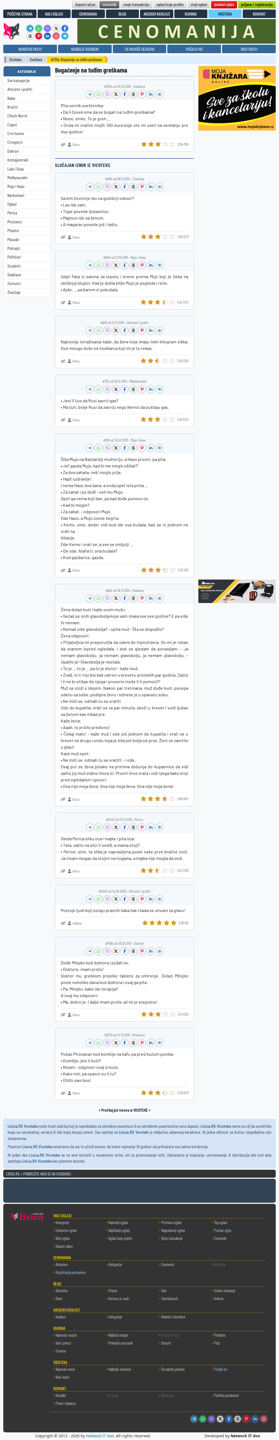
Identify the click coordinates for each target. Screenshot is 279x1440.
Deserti (166, 1343)
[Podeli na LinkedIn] (150, 94)
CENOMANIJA (88, 14)
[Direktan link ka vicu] (63, 144)
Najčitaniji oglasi (119, 1230)
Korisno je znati (118, 1298)
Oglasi (12, 204)
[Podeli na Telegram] (89, 94)
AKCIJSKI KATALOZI (157, 14)
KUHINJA (191, 14)
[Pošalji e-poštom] (65, 36)
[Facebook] (65, 28)
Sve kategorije (18, 80)
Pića (217, 1343)
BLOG (122, 14)
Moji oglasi (63, 1238)
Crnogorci (15, 142)
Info (163, 1290)
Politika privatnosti (226, 1395)
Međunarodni (17, 177)
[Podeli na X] (116, 94)
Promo (112, 1290)
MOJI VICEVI (249, 49)
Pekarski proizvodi (120, 1343)
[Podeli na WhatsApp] (98, 94)
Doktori (13, 151)
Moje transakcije (172, 1238)
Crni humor (16, 133)
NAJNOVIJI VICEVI (30, 49)
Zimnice (61, 1351)
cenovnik (109, 4)
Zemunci (14, 283)
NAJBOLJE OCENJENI (84, 49)
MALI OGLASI (54, 14)
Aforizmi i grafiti (19, 89)
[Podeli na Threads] (133, 94)
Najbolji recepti (118, 1335)
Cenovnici (167, 1264)
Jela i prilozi (63, 1343)
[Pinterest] (38, 36)
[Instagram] (56, 36)
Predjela (219, 1335)
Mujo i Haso (16, 186)
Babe (11, 98)
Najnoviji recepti (66, 1335)
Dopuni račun (64, 1246)
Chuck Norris (17, 115)
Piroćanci (14, 222)
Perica (12, 213)
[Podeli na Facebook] (124, 94)
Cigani (12, 124)
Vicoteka (15, 59)
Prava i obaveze (66, 1403)
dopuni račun (85, 4)
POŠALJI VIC (194, 49)
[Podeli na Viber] (107, 94)
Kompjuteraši (17, 160)
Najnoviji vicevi (65, 1369)
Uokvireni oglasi (66, 1230)
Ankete (219, 1298)
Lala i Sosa (15, 169)
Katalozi (61, 1316)
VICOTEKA (225, 14)
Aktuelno (62, 1264)
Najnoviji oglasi (118, 1222)
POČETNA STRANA (19, 14)
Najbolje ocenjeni (119, 1369)
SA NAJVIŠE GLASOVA (139, 49)
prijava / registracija (257, 4)
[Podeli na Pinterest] (142, 94)
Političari (14, 257)
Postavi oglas (222, 1230)
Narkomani (15, 195)
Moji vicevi (62, 1377)
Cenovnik (220, 1238)
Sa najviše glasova (172, 1369)
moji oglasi (199, 4)
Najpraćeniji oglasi (173, 1230)
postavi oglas (224, 4)
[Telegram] (30, 28)
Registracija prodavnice (71, 1272)
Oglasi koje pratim (120, 1238)
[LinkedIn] (47, 36)
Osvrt (59, 1298)
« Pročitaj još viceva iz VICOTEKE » (125, 1110)
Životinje (13, 292)
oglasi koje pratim (170, 4)
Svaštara (36, 59)
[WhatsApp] (38, 28)
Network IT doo (100, 1435)
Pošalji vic (220, 1369)
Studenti (13, 266)
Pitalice (13, 230)
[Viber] (47, 28)
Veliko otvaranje (224, 1290)
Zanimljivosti (169, 1298)
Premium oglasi (171, 1222)
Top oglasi (220, 1222)
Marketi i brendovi (173, 1316)
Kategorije (62, 1222)
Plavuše (13, 239)
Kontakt (61, 1395)
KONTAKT (259, 14)
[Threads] (30, 36)
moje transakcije (136, 4)
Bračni (12, 107)
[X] (56, 28)
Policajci (13, 248)
